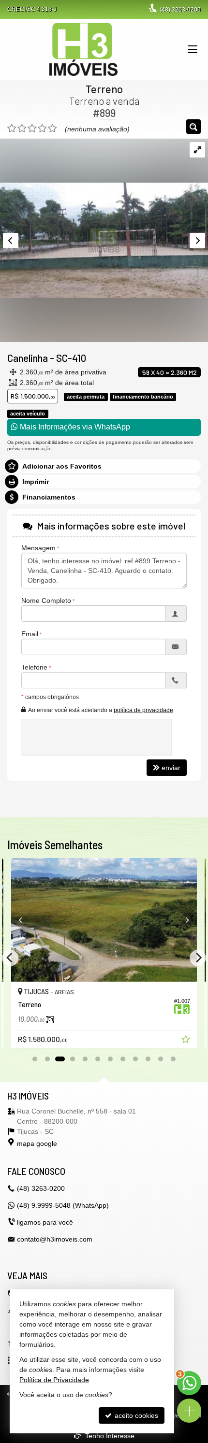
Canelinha (27, 358)
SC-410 (71, 358)
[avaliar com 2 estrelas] (22, 128)
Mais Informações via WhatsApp (74, 427)
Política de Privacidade (54, 1380)
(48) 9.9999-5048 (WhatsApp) (63, 1205)
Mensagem (38, 548)
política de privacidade (143, 710)
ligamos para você (45, 1222)
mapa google (37, 1143)
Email (29, 634)
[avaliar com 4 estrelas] (42, 128)
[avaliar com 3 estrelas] (32, 128)
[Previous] (25, 920)
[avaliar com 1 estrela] (11, 128)
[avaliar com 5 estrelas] (52, 128)
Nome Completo (46, 600)
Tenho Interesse (108, 1436)
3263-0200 (180, 9)
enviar (171, 768)
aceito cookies (135, 1415)
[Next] (183, 920)
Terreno (104, 89)
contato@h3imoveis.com (54, 1239)
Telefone (34, 667)
